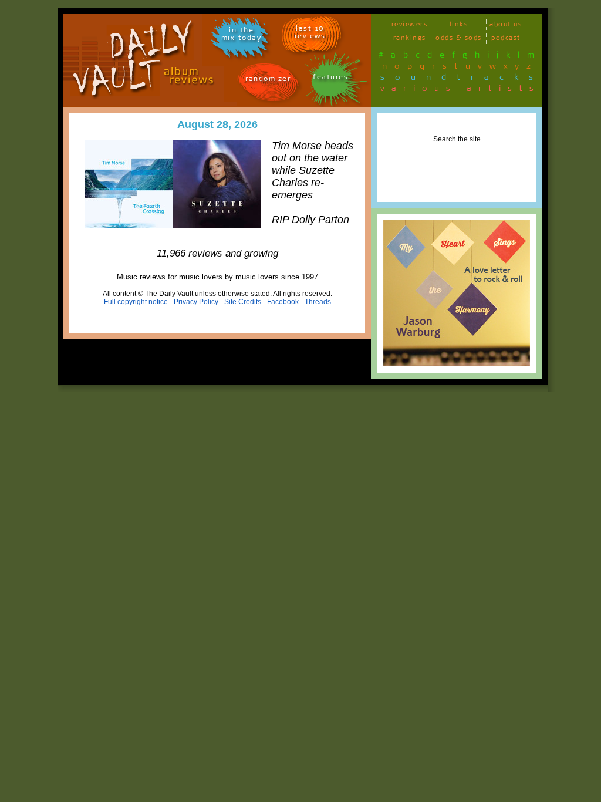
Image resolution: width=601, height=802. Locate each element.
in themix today (241, 35)
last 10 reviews (310, 34)
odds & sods (458, 39)
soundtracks (461, 79)
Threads (318, 302)
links (459, 26)
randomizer (268, 80)
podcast (506, 39)
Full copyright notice (136, 302)
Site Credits (242, 302)
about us (505, 26)
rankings (409, 39)
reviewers (409, 26)
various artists (460, 90)
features (330, 79)
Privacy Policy (196, 302)
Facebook (283, 302)
